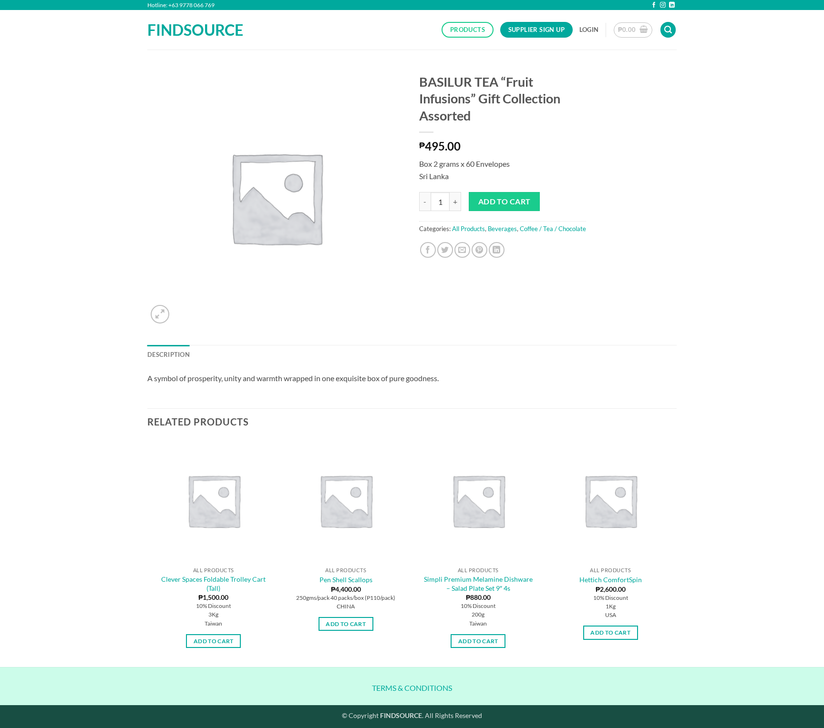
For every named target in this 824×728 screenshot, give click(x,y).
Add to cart (504, 201)
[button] (588, 29)
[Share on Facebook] (428, 250)
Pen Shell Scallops (345, 580)
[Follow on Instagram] (663, 5)
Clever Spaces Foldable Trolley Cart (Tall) (213, 583)
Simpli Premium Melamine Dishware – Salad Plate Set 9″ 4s (478, 583)
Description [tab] (168, 354)
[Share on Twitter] (445, 250)
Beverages (502, 229)
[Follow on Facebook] (654, 5)
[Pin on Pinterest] (479, 250)
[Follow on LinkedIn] (672, 5)
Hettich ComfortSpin (610, 580)
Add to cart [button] (214, 641)
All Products (468, 229)
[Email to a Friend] (462, 250)
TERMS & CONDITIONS (412, 687)
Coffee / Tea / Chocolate (553, 229)
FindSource (187, 30)
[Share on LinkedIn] (497, 250)
